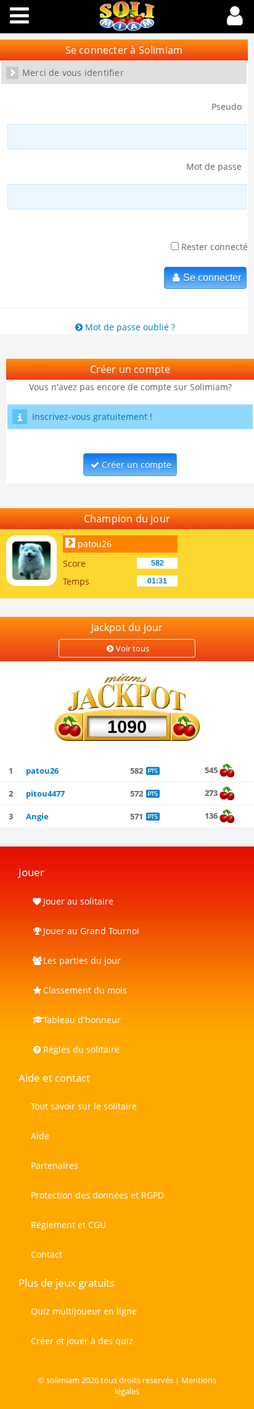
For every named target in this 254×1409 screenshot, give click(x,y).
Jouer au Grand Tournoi (91, 931)
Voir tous (132, 648)
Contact (46, 1254)
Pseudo (226, 106)
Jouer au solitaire (78, 901)
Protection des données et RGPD (97, 1195)
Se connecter (212, 277)
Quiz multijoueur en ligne (84, 1311)
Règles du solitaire (81, 1049)
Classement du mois (85, 990)
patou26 (95, 544)
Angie (37, 816)
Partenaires (54, 1165)
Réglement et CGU (68, 1225)
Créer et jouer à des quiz (82, 1341)
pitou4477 (45, 793)
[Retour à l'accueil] (127, 27)
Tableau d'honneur (82, 1020)
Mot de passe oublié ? (130, 327)
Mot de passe (214, 166)
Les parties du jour (82, 960)
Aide (40, 1136)
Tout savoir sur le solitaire (84, 1106)
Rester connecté (213, 247)
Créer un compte (136, 464)
